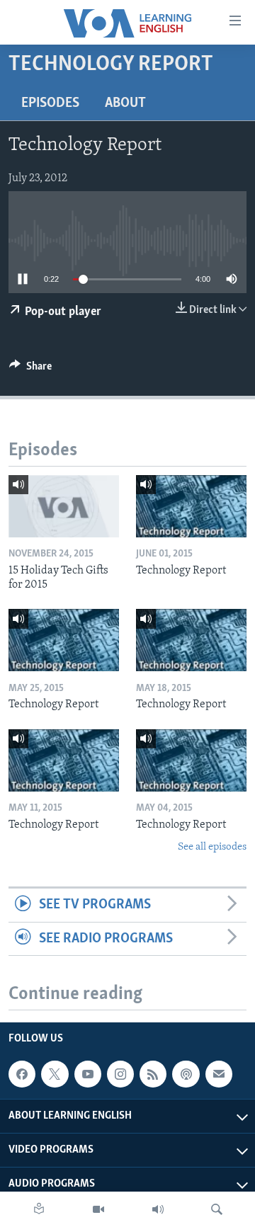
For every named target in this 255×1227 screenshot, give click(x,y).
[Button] (30, 369)
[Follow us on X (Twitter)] (54, 1074)
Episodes (50, 103)
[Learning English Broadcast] (158, 1209)
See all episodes (212, 847)
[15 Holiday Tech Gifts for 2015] (63, 506)
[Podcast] (185, 1074)
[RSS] (153, 1074)
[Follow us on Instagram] (120, 1074)
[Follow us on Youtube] (87, 1074)
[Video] (98, 1209)
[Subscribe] (218, 1074)
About (125, 103)
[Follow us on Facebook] (21, 1074)
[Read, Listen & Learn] (39, 1209)
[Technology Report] (191, 506)
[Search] (217, 1209)
